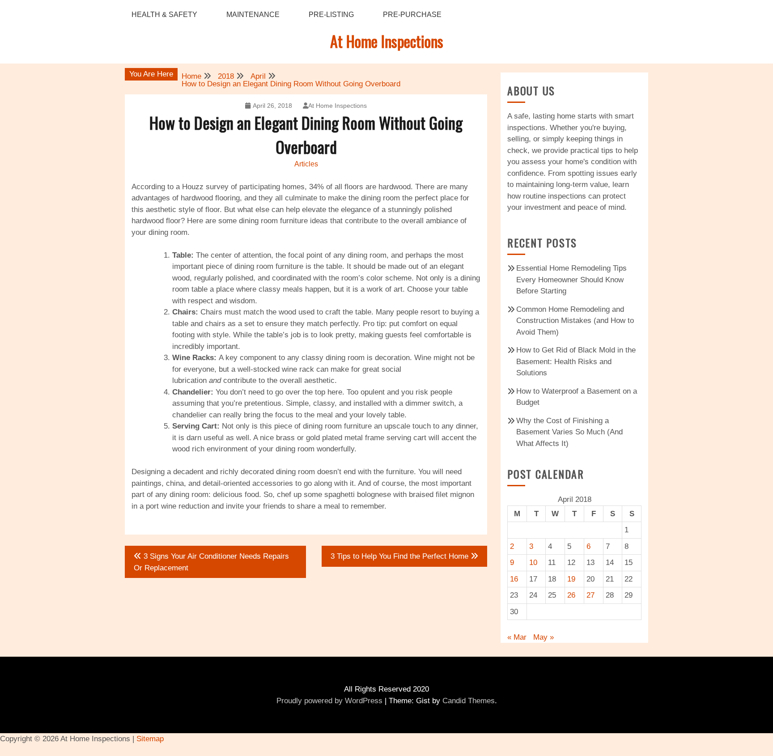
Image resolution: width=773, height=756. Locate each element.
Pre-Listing (331, 14)
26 (571, 595)
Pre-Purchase (412, 14)
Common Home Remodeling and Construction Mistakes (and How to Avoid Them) (575, 320)
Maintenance (253, 14)
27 (590, 595)
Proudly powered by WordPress (329, 701)
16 (514, 579)
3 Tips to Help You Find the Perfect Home (399, 556)
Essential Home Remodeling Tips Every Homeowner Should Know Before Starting (571, 279)
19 (571, 579)
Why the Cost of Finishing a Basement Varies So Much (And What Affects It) (569, 432)
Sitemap (150, 739)
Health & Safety (164, 14)
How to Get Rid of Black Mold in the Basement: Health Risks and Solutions (576, 361)
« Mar (517, 637)
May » (543, 637)
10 (533, 562)
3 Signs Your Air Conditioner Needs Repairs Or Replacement (211, 562)
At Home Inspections (386, 41)
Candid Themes (468, 701)
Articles (306, 164)
